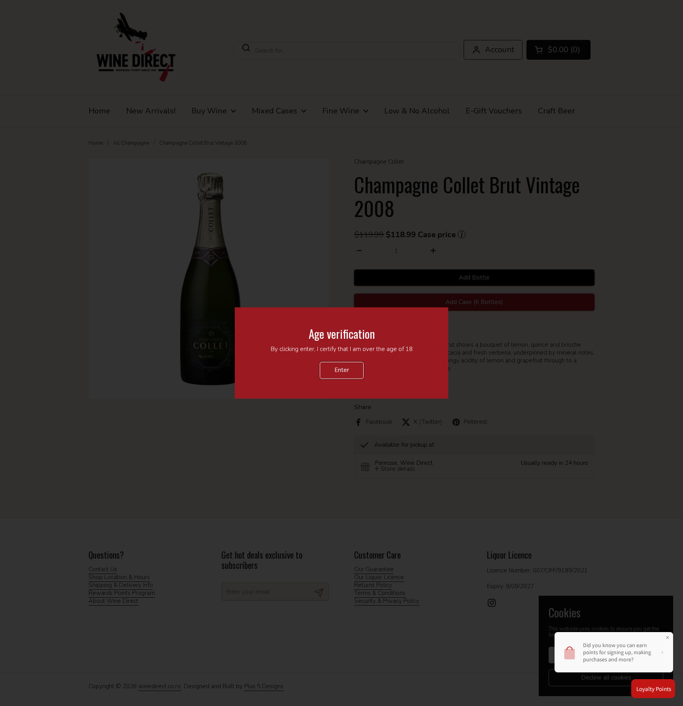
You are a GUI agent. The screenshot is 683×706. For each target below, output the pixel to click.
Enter (341, 370)
